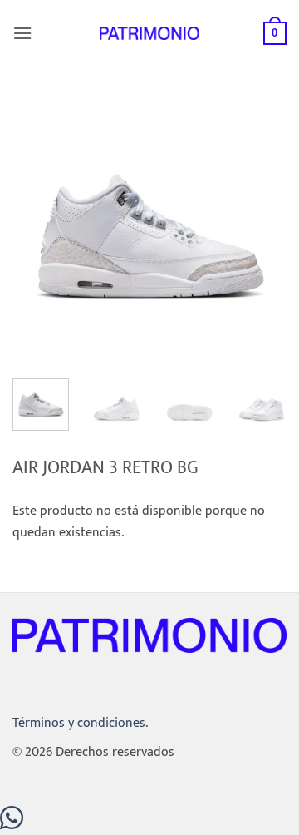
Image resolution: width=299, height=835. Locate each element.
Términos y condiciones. (80, 723)
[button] (22, 32)
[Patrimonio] (149, 33)
